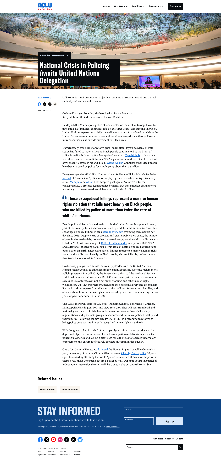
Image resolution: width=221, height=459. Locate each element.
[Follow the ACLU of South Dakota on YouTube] (53, 440)
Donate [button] (174, 6)
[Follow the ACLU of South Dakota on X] (46, 440)
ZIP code (129, 419)
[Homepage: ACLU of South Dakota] (47, 6)
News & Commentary (53, 55)
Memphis (75, 181)
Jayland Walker (114, 162)
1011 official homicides (114, 243)
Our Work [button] (119, 6)
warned (66, 178)
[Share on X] (44, 105)
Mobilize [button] (137, 6)
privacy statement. (113, 427)
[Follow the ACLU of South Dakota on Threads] (73, 440)
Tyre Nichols (132, 155)
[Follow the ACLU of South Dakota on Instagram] (60, 440)
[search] (180, 447)
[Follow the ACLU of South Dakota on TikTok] (66, 440)
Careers (169, 438)
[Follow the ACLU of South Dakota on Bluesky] (80, 440)
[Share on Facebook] (39, 105)
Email (127, 410)
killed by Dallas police (133, 353)
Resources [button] (155, 6)
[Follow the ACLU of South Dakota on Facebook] (40, 440)
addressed (102, 349)
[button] (50, 104)
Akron (89, 181)
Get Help (158, 438)
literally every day (112, 231)
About (106, 6)
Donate (179, 438)
